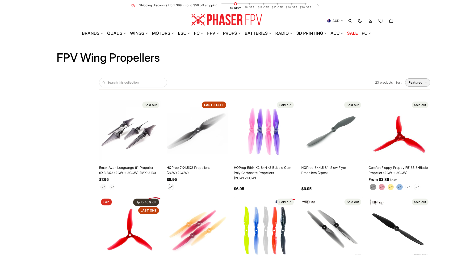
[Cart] (391, 21)
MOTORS (161, 33)
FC (197, 33)
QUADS (114, 33)
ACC (335, 33)
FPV (211, 33)
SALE (352, 33)
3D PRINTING (309, 33)
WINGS (137, 33)
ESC (182, 33)
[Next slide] (154, 130)
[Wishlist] (381, 21)
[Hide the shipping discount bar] (318, 5)
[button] (417, 82)
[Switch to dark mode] (360, 21)
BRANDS (91, 33)
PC (364, 33)
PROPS (230, 33)
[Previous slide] (106, 130)
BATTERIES (256, 33)
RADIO (282, 33)
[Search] (350, 21)
